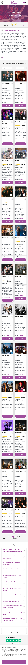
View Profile (7, 105)
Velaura (17, 237)
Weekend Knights (19, 316)
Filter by (7, 68)
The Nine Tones (18, 121)
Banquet (17, 160)
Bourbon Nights (5, 160)
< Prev (4, 537)
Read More (4, 57)
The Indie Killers (6, 276)
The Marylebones (6, 83)
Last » (16, 539)
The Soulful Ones (19, 199)
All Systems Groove (19, 394)
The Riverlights (18, 83)
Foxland (4, 471)
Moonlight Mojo (18, 432)
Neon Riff (4, 432)
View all (22, 25)
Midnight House (5, 355)
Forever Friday (5, 237)
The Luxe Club (18, 355)
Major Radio (18, 509)
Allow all (14, 662)
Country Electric (5, 394)
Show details (14, 658)
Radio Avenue (5, 509)
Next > (14, 539)
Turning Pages (18, 471)
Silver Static (5, 199)
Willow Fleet (18, 276)
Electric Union (5, 316)
